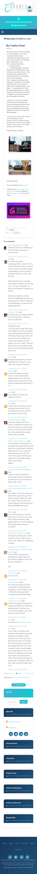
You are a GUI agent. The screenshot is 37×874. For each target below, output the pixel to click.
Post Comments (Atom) (21, 677)
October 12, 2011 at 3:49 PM (17, 390)
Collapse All (19, 685)
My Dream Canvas (14, 722)
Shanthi (10, 371)
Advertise (18, 850)
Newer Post (9, 673)
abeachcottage (13, 582)
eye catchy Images (24, 622)
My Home (16, 232)
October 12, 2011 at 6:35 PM (17, 417)
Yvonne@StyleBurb (14, 420)
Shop (17, 843)
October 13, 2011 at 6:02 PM (17, 547)
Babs (10, 403)
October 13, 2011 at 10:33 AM (17, 510)
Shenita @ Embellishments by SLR (19, 488)
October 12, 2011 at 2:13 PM (17, 368)
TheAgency (12, 727)
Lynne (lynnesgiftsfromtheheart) (19, 470)
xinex (10, 392)
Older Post (28, 673)
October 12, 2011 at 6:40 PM (17, 438)
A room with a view (14, 601)
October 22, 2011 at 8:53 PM (17, 669)
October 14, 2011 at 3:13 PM (17, 617)
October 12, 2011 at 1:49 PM (17, 355)
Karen (10, 357)
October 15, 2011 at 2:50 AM (17, 626)
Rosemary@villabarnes (16, 245)
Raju (9, 620)
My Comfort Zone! (15, 45)
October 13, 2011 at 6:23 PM (17, 571)
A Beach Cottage (20, 189)
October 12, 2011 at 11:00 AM (17, 310)
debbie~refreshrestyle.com (17, 441)
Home (19, 673)
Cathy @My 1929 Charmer (17, 533)
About (11, 843)
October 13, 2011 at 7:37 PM (17, 580)
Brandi (10, 512)
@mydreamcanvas (18, 25)
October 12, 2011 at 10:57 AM (17, 256)
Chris (10, 629)
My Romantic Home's (15, 193)
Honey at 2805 (13, 312)
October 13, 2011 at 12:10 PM (17, 531)
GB (9, 259)
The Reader (12, 573)
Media (32, 843)
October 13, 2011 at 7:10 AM (17, 486)
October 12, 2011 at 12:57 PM (17, 323)
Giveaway (24, 185)
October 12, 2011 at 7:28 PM (17, 467)
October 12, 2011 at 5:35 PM (17, 401)
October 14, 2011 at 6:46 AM (17, 598)
